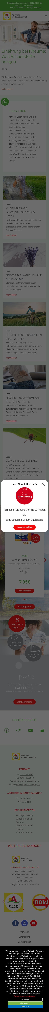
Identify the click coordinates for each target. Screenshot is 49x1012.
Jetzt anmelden (24, 527)
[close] (43, 484)
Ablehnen (25, 1000)
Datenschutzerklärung (24, 996)
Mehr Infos (25, 1006)
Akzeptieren (25, 1003)
